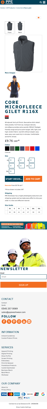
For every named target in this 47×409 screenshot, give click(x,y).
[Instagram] (19, 321)
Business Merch (7, 370)
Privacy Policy (6, 390)
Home (2, 8)
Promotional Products (8, 365)
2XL (27, 166)
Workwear (4, 375)
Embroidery (5, 361)
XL (18, 166)
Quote (3, 305)
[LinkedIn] (29, 321)
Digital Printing (6, 353)
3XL (7, 171)
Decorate (8, 185)
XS (8, 160)
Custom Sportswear (8, 368)
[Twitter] (9, 321)
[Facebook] (4, 321)
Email (2, 273)
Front (9, 32)
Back (20, 32)
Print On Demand (7, 363)
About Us (4, 387)
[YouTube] (24, 321)
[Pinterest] (14, 321)
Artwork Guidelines (8, 336)
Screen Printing (6, 358)
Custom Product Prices (9, 338)
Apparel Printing (7, 351)
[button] (41, 2)
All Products (10, 8)
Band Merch (5, 372)
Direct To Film (6, 356)
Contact (4, 303)
